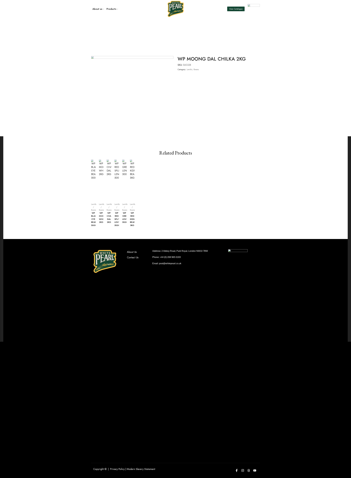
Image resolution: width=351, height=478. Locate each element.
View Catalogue (236, 9)
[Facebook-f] (237, 470)
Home (166, 25)
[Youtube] (255, 470)
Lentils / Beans (180, 25)
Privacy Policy (117, 469)
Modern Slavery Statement (141, 469)
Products (111, 9)
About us (97, 9)
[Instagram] (243, 470)
